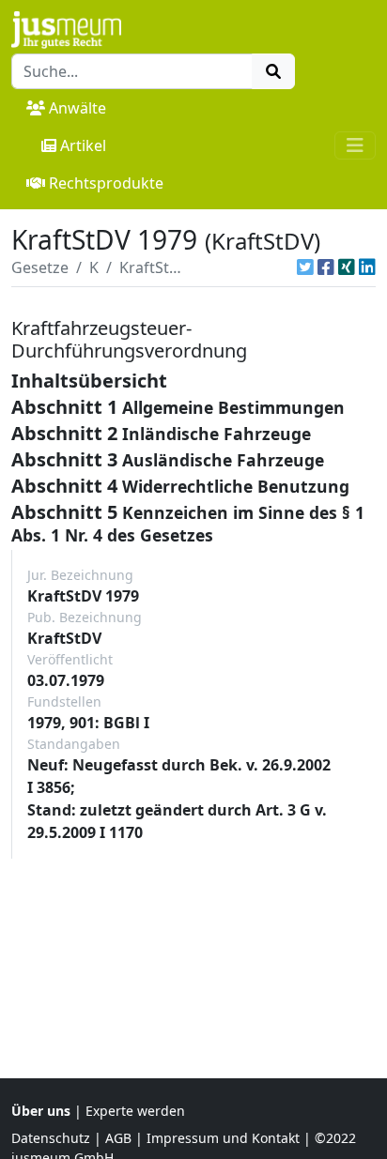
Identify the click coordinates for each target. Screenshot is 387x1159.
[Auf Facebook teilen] (325, 267)
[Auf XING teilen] (346, 267)
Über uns (40, 1111)
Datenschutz (50, 1138)
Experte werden (135, 1111)
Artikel (83, 145)
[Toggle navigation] (355, 145)
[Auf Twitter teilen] (305, 267)
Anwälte (77, 108)
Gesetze (40, 267)
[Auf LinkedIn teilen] (367, 267)
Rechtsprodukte (106, 183)
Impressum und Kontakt (223, 1138)
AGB (118, 1138)
